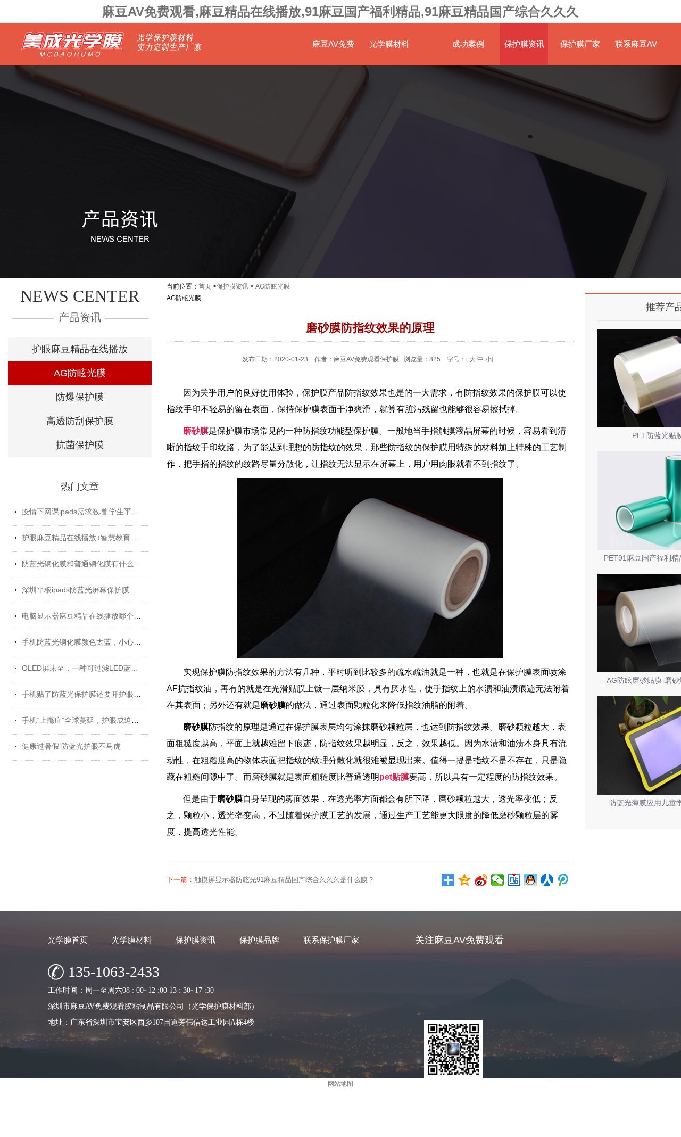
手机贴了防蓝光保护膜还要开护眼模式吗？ (92, 694)
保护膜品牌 (259, 939)
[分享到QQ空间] (464, 880)
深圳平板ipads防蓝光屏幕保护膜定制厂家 (90, 590)
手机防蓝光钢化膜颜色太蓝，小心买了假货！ (96, 642)
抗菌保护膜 (80, 445)
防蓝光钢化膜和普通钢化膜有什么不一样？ (92, 563)
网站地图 (479, 1126)
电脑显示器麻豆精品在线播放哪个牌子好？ (92, 616)
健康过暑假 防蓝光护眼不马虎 (71, 746)
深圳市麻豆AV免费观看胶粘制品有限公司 (305, 1126)
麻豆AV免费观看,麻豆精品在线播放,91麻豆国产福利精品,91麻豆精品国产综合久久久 (340, 11)
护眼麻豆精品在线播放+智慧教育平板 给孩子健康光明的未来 (122, 537)
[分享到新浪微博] (481, 880)
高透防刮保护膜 (79, 421)
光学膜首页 (68, 939)
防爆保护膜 (80, 397)
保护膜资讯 (524, 43)
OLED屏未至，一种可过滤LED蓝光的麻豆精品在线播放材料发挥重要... (139, 668)
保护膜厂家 (580, 43)
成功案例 (468, 43)
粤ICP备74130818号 (432, 1126)
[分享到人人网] (547, 880)
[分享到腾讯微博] (563, 880)
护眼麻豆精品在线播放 (80, 349)
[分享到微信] (497, 880)
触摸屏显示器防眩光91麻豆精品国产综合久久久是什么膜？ (284, 880)
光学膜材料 (389, 43)
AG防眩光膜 (80, 373)
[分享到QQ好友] (530, 880)
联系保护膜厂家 (331, 939)
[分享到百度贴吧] (514, 880)
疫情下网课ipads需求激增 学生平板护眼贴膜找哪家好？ (114, 511)
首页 (204, 286)
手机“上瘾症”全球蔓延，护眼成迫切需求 (88, 720)
